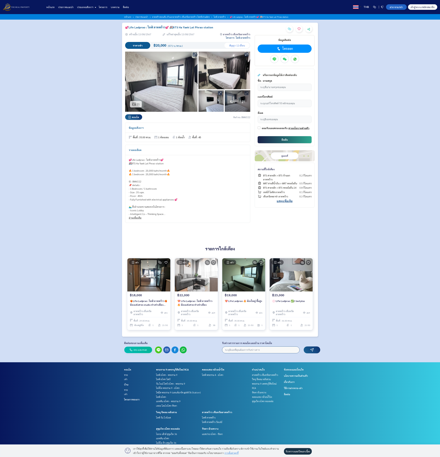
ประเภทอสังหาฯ (85, 7)
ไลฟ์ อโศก (161, 396)
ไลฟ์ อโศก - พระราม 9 (166, 374)
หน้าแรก (50, 7)
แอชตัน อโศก (162, 438)
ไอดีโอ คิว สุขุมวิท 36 (166, 442)
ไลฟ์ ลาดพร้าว (220, 16)
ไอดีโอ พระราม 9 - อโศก (168, 387)
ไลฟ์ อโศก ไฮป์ (163, 379)
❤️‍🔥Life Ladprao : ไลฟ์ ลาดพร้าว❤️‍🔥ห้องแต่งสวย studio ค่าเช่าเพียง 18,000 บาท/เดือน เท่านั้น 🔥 (148, 303)
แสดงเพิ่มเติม (285, 201)
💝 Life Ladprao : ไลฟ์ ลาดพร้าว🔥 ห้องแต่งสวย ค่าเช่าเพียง (194, 302)
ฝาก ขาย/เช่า (396, 7)
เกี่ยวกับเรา (289, 381)
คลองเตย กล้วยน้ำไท (213, 369)
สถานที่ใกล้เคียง (266, 169)
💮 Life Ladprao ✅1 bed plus (288, 300)
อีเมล (260, 112)
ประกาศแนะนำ (66, 7)
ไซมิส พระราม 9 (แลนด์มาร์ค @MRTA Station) (178, 392)
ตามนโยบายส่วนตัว (298, 128)
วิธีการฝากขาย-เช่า (293, 388)
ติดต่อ (126, 7)
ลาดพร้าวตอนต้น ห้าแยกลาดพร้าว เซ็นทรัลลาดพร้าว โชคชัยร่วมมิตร (181, 16)
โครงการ (103, 7)
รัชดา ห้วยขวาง (210, 428)
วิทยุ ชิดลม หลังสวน (166, 412)
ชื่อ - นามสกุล (265, 80)
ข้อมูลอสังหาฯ (136, 127)
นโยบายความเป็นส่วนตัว (296, 375)
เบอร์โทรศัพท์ (265, 96)
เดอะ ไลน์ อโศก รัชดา (166, 405)
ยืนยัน (285, 139)
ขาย (126, 374)
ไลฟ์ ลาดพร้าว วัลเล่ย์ (212, 421)
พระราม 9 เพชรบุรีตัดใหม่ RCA (172, 369)
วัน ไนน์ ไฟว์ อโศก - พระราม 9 (170, 383)
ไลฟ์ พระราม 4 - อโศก (212, 374)
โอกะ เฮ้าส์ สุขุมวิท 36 (166, 434)
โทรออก (287, 49)
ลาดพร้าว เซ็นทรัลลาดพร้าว (217, 412)
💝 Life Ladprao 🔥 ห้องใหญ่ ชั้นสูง (243, 300)
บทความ (115, 7)
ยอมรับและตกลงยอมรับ (275, 128)
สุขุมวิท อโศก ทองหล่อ (168, 428)
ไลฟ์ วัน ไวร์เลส (163, 417)
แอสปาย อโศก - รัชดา (212, 434)
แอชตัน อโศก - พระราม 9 (168, 401)
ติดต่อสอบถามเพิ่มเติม (136, 343)
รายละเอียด (135, 149)
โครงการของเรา (132, 399)
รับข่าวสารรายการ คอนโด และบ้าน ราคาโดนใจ (247, 343)
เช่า (125, 379)
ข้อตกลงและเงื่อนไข (294, 369)
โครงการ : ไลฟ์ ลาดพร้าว (238, 37)
